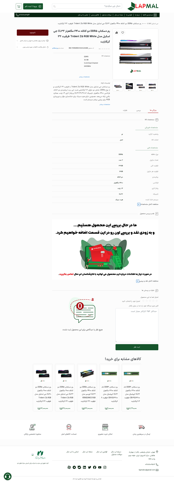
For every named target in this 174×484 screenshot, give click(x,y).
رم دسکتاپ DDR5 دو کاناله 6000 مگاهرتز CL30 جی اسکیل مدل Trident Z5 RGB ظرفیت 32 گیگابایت (43, 394)
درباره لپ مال (116, 452)
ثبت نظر (137, 347)
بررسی (138, 110)
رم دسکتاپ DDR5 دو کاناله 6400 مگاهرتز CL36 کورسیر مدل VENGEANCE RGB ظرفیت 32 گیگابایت (88, 394)
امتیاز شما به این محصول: (149, 297)
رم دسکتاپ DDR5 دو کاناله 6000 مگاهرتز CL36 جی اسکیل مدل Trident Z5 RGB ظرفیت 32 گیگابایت (65, 394)
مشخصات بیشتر (84, 77)
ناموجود (33, 32)
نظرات (125, 110)
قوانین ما (129, 15)
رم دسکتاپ (55, 48)
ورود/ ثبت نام (31, 6)
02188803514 (24, 15)
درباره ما (137, 15)
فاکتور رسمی (95, 15)
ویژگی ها (153, 110)
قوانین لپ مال (101, 452)
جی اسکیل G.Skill (152, 24)
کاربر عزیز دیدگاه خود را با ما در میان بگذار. (143, 306)
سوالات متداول (106, 15)
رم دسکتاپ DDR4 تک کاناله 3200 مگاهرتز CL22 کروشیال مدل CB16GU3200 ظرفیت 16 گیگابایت (132, 394)
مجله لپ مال (119, 15)
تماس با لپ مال (83, 15)
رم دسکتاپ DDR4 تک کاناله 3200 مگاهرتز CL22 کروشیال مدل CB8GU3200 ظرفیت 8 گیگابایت (109, 394)
